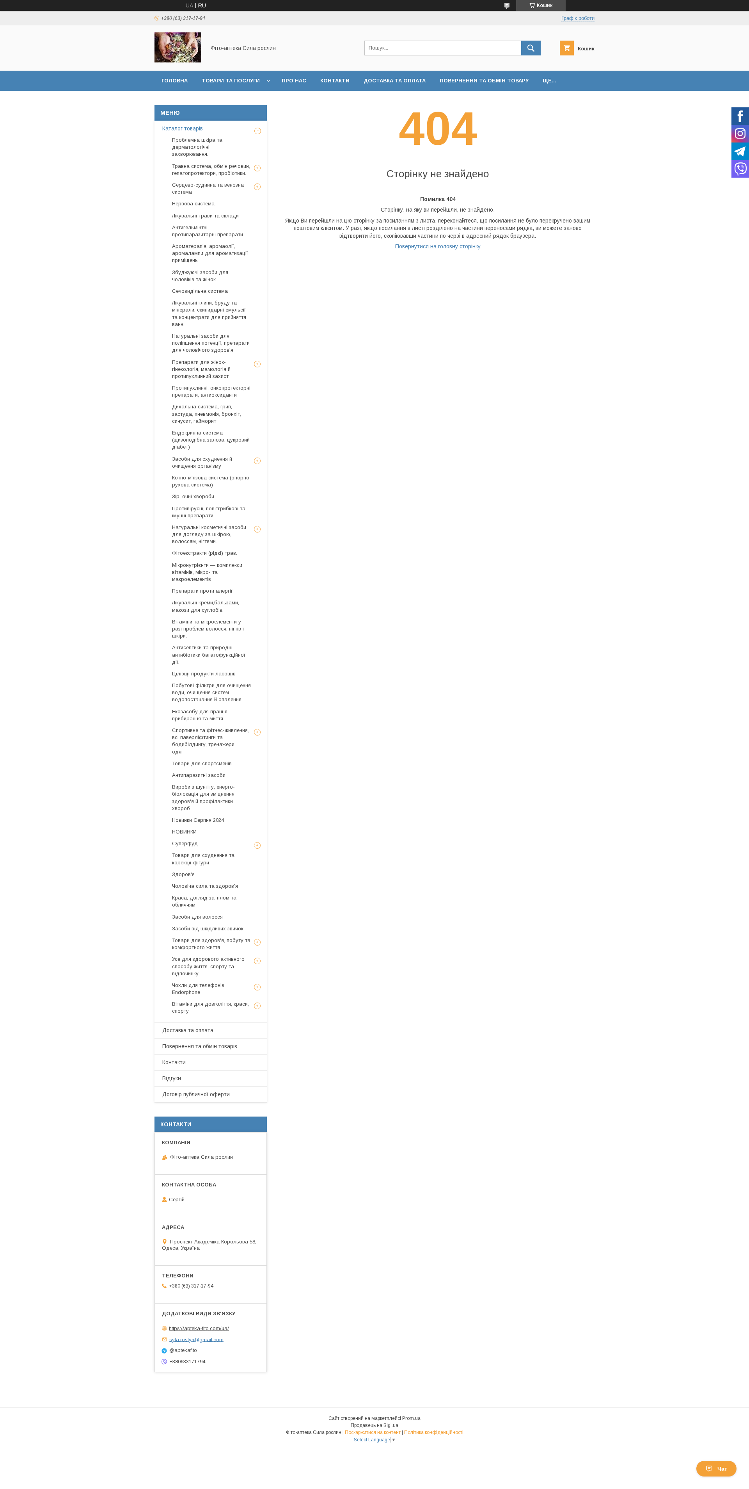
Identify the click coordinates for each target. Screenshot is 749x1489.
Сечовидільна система (200, 291)
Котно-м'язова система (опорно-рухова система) (211, 481)
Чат (722, 1469)
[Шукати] (531, 48)
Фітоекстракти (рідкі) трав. (204, 553)
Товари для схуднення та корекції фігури (203, 858)
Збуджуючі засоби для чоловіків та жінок (200, 275)
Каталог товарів (182, 128)
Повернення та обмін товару (484, 81)
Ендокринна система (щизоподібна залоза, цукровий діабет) (211, 440)
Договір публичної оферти (196, 1094)
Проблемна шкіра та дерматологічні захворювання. (197, 147)
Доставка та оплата (395, 81)
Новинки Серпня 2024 (198, 820)
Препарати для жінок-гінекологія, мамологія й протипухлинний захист (201, 369)
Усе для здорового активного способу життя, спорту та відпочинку (208, 966)
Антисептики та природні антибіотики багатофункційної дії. (208, 654)
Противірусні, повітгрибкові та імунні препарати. (208, 512)
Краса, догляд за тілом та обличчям (204, 901)
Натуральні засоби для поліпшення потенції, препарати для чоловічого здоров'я (211, 343)
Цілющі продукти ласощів (204, 674)
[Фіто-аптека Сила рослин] (177, 60)
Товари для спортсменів (202, 763)
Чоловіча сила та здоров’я (205, 886)
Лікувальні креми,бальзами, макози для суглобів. (205, 606)
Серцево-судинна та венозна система (208, 188)
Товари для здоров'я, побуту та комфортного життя (211, 943)
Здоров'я (183, 874)
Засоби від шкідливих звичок (207, 929)
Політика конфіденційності (433, 1432)
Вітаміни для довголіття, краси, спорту (210, 1007)
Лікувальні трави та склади (205, 216)
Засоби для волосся (197, 917)
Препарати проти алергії (202, 591)
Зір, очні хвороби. (193, 496)
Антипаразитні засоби (198, 775)
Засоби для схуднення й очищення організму (202, 462)
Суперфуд (185, 843)
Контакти (335, 81)
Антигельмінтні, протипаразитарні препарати (207, 230)
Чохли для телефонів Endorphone (198, 988)
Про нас (294, 81)
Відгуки (171, 1078)
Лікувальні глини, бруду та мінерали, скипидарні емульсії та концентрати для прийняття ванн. (209, 313)
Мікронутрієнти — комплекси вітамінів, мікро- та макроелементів (207, 572)
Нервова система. (194, 204)
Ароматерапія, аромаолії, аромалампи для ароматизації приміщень (210, 253)
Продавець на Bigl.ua (374, 1425)
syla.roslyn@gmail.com (196, 1339)
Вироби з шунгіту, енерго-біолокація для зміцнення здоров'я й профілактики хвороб (203, 797)
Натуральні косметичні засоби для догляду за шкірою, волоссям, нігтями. (209, 534)
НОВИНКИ (184, 832)
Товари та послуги (231, 81)
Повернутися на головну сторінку (438, 246)
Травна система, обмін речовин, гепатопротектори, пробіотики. (211, 169)
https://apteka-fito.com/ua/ (199, 1328)
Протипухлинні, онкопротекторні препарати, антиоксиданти (211, 391)
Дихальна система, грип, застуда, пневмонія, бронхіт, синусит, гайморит (206, 414)
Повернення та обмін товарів (199, 1046)
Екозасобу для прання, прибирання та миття (200, 715)
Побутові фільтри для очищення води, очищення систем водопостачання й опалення (211, 692)
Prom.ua (411, 1418)
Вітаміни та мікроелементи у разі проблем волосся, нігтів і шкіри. (208, 629)
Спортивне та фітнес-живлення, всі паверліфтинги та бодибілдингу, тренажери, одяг (210, 741)
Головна (175, 81)
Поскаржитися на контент (373, 1432)
